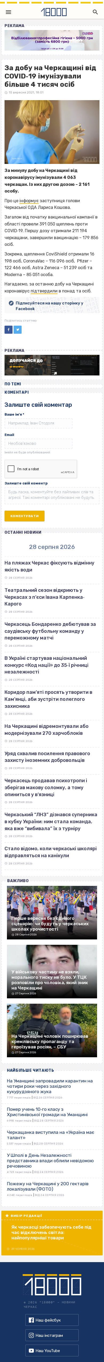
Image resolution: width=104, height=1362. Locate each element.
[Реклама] (52, 40)
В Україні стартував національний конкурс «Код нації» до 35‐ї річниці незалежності (47, 665)
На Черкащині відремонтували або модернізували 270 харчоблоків (47, 729)
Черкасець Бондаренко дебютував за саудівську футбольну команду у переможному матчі (50, 631)
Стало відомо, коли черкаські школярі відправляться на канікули (51, 852)
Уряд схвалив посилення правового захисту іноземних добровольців (47, 757)
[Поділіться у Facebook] (9, 330)
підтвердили (44, 291)
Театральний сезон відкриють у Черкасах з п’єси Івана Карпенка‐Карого (45, 597)
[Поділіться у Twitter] (18, 330)
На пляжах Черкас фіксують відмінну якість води (49, 566)
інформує (29, 200)
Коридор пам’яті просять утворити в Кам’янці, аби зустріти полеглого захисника (48, 699)
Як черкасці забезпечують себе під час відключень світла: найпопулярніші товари (51, 1232)
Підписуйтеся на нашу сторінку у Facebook (49, 306)
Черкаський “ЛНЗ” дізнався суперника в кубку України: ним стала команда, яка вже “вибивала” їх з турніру (51, 821)
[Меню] (8, 12)
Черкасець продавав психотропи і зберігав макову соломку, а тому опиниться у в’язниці (46, 787)
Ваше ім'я (14, 414)
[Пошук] (94, 12)
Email (9, 435)
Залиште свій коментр (26, 483)
